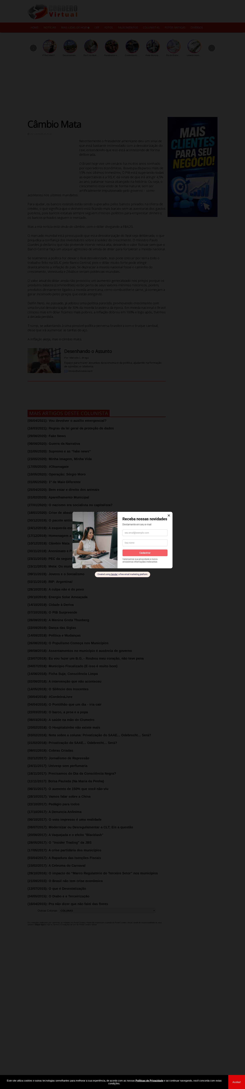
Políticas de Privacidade (149, 1080)
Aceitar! (236, 1082)
